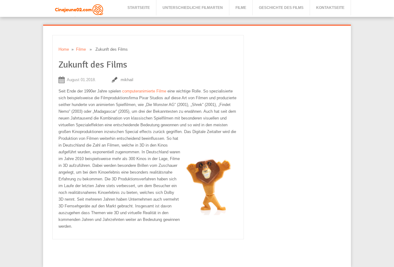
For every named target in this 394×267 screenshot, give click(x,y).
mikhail (127, 79)
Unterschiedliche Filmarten (193, 8)
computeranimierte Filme (144, 91)
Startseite (138, 8)
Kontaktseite (330, 8)
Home (63, 49)
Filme (240, 8)
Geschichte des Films (281, 8)
